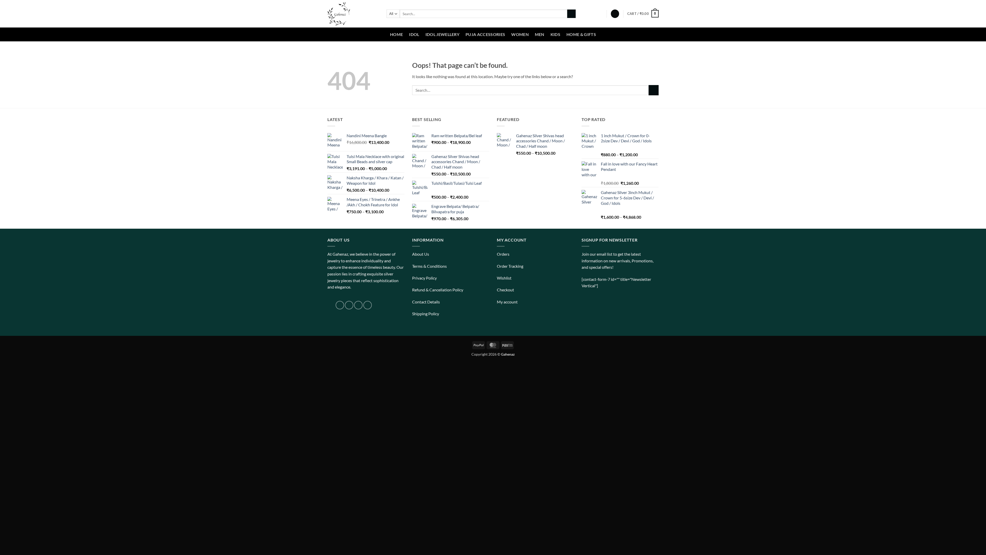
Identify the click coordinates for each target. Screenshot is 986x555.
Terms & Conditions (429, 266)
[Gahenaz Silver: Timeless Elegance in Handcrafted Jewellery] (353, 13)
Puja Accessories (485, 34)
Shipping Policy (425, 313)
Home (396, 34)
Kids (555, 34)
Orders (503, 254)
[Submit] (571, 14)
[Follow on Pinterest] (367, 305)
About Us (420, 254)
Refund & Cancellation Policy (437, 289)
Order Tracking (510, 266)
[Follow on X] (358, 305)
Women (520, 34)
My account (507, 301)
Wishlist (504, 277)
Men (539, 34)
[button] (615, 14)
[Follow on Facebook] (340, 305)
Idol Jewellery (442, 34)
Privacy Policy (424, 277)
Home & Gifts (581, 34)
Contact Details (426, 301)
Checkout (505, 289)
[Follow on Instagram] (349, 305)
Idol (414, 34)
